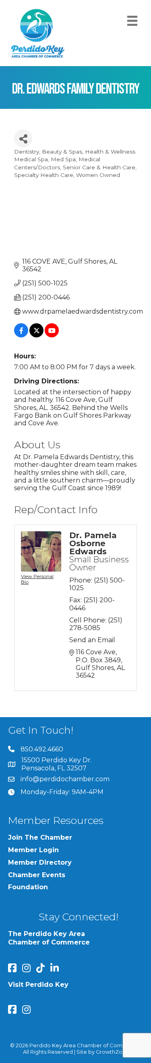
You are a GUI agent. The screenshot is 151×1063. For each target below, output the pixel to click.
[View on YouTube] (52, 335)
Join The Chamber (40, 837)
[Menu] (132, 20)
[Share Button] (23, 138)
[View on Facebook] (21, 335)
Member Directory (40, 862)
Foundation (28, 887)
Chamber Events (36, 875)
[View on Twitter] (36, 335)
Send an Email (92, 640)
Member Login (33, 850)
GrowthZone (112, 1051)
